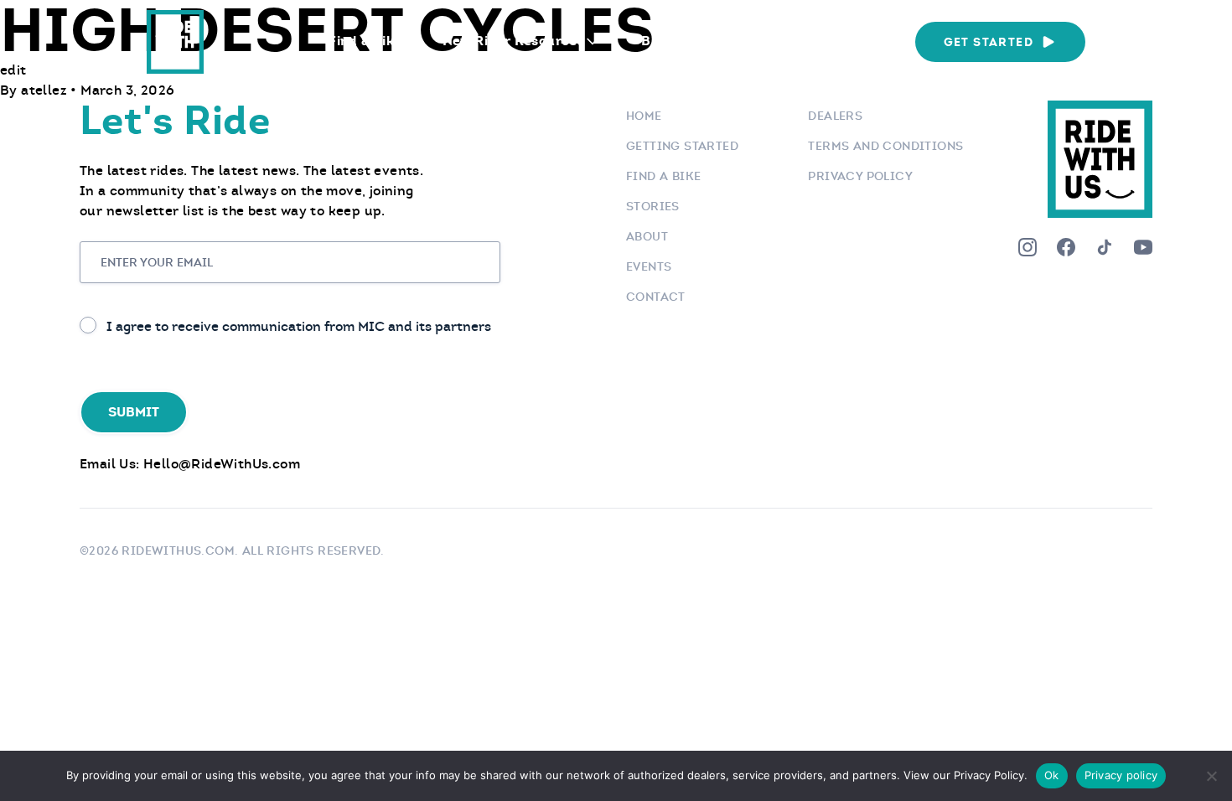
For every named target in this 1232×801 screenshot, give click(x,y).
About (647, 236)
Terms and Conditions (885, 145)
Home (644, 115)
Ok (1051, 775)
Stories (653, 206)
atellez (45, 90)
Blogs (659, 40)
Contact (656, 296)
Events (741, 40)
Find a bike (663, 175)
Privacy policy (1121, 775)
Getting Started (682, 145)
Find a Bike (365, 40)
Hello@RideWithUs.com (221, 464)
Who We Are (845, 40)
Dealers (835, 115)
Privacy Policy (860, 175)
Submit (133, 412)
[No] (1211, 775)
